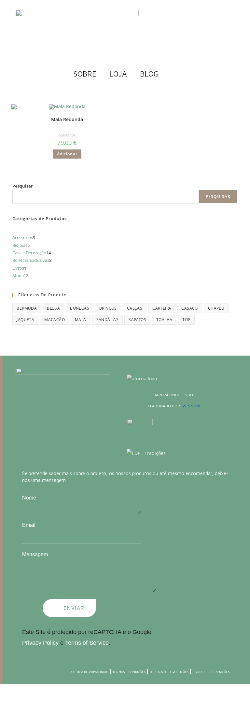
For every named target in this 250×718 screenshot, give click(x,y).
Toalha (164, 319)
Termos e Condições (129, 672)
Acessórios (67, 135)
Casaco (189, 308)
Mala (80, 319)
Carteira (161, 308)
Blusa (53, 308)
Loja (118, 73)
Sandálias (107, 319)
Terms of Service (86, 643)
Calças (134, 308)
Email (28, 525)
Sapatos (137, 319)
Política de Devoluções (168, 672)
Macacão (54, 319)
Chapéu (216, 308)
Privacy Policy (40, 643)
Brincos (108, 308)
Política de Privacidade (89, 672)
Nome (29, 497)
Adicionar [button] (67, 154)
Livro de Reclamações (210, 672)
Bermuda (27, 308)
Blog (149, 73)
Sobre (84, 73)
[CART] (172, 73)
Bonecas (79, 308)
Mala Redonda (67, 119)
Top (186, 319)
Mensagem (35, 554)
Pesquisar (22, 186)
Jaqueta (25, 319)
